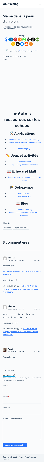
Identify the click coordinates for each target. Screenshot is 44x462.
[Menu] (40, 4)
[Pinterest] (15, 39)
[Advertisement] (22, 86)
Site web (6, 407)
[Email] (37, 39)
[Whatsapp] (24, 39)
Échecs (17, 27)
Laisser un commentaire (14, 445)
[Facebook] (7, 39)
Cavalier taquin (24, 161)
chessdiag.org (24, 148)
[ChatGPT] (33, 39)
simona (11, 258)
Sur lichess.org (24, 196)
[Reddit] (26, 44)
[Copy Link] (13, 44)
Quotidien (28, 27)
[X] (29, 39)
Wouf (10, 349)
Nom (5, 385)
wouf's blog (11, 4)
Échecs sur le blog (24, 209)
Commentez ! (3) (9, 375)
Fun (22, 27)
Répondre (37, 260)
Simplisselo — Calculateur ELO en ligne (24, 139)
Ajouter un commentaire (13, 418)
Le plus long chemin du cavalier (24, 164)
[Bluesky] (22, 44)
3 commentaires (9, 29)
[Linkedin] (11, 39)
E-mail (6, 396)
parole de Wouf (21, 228)
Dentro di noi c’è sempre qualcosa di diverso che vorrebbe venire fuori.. (20, 289)
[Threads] (18, 44)
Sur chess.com (24, 193)
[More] (31, 44)
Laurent (6, 459)
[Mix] (20, 39)
